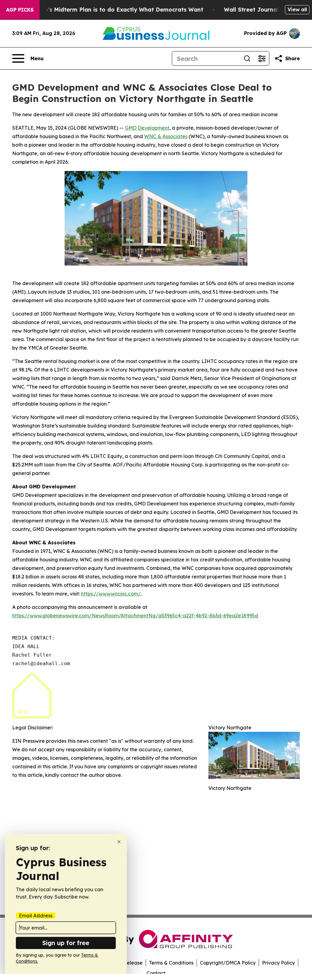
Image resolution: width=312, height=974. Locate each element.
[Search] (247, 58)
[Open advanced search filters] (261, 58)
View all (297, 9)
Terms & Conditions (171, 963)
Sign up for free (65, 943)
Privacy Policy (278, 963)
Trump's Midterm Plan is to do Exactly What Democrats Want (116, 9)
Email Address (35, 916)
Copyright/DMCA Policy (228, 963)
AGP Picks (20, 10)
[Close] (119, 842)
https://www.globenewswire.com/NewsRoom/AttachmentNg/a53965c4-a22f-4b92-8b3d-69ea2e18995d (135, 616)
